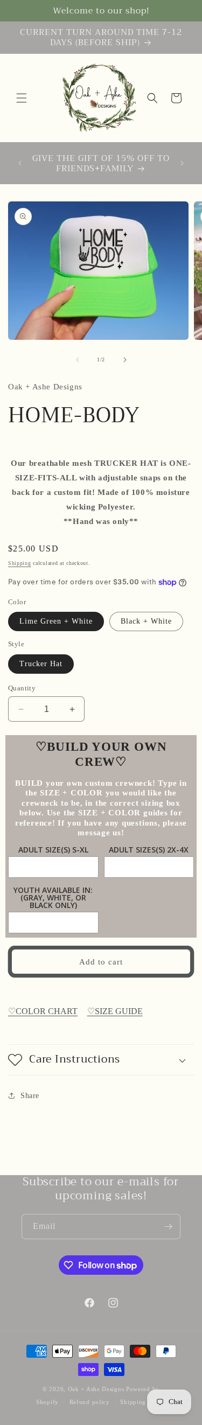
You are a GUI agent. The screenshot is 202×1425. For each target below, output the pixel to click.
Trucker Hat (40, 664)
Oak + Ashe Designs (96, 1389)
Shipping (19, 563)
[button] (21, 98)
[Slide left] (77, 360)
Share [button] (29, 1096)
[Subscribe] (168, 1226)
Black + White (146, 621)
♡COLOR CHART (43, 1011)
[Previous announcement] (20, 163)
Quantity (22, 688)
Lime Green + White (56, 621)
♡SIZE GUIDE (115, 1011)
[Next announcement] (182, 163)
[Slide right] (125, 360)
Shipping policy (143, 1402)
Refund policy (89, 1402)
